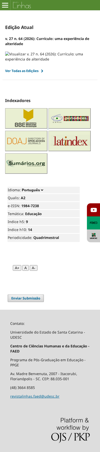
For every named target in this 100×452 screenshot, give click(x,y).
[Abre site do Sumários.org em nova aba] (26, 172)
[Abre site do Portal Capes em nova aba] (69, 127)
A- (33, 268)
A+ (17, 268)
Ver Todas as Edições (21, 70)
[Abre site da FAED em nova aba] (93, 222)
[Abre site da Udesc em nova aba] (93, 236)
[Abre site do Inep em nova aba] (26, 127)
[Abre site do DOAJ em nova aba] (26, 149)
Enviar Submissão (25, 298)
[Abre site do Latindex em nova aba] (69, 149)
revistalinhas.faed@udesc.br (34, 396)
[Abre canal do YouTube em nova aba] (93, 209)
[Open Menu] (5, 5)
